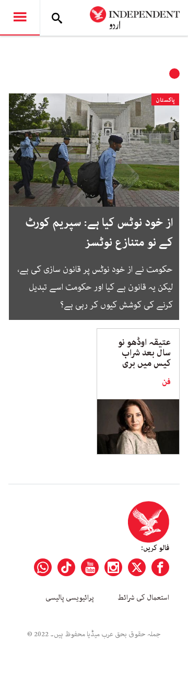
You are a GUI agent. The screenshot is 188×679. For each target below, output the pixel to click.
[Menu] (20, 17)
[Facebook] (160, 567)
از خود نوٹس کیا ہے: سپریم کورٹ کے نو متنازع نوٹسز (99, 232)
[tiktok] (66, 567)
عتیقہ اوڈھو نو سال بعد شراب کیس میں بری (144, 352)
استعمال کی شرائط (143, 597)
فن (166, 382)
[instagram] (113, 567)
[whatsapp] (43, 567)
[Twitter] (137, 567)
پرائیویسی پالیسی (69, 597)
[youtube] (90, 567)
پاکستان (165, 100)
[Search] (57, 17)
